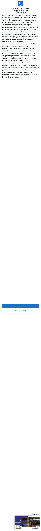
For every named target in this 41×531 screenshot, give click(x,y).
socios (23, 15)
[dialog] (20, 265)
